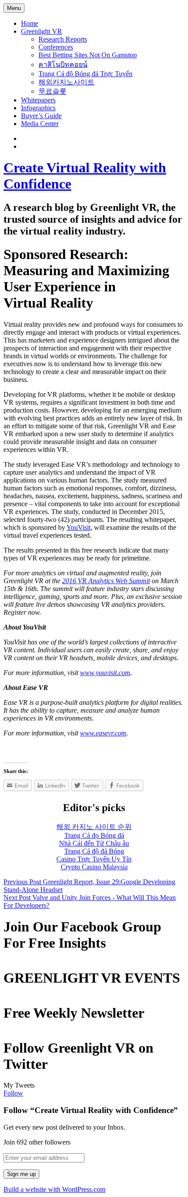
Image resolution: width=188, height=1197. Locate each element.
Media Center (40, 123)
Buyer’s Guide (41, 115)
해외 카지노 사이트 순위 (94, 826)
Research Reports (62, 39)
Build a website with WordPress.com (54, 1189)
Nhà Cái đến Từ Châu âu (94, 843)
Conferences (55, 47)
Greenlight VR (41, 31)
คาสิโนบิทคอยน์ (62, 64)
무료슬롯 (52, 91)
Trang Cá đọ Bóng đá (94, 835)
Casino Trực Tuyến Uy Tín (94, 859)
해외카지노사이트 (66, 82)
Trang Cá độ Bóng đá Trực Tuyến (85, 73)
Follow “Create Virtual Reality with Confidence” (90, 1110)
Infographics (38, 108)
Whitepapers (38, 100)
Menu (14, 8)
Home (29, 23)
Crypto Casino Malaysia (94, 867)
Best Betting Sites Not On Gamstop (87, 55)
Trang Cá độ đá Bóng (94, 851)
